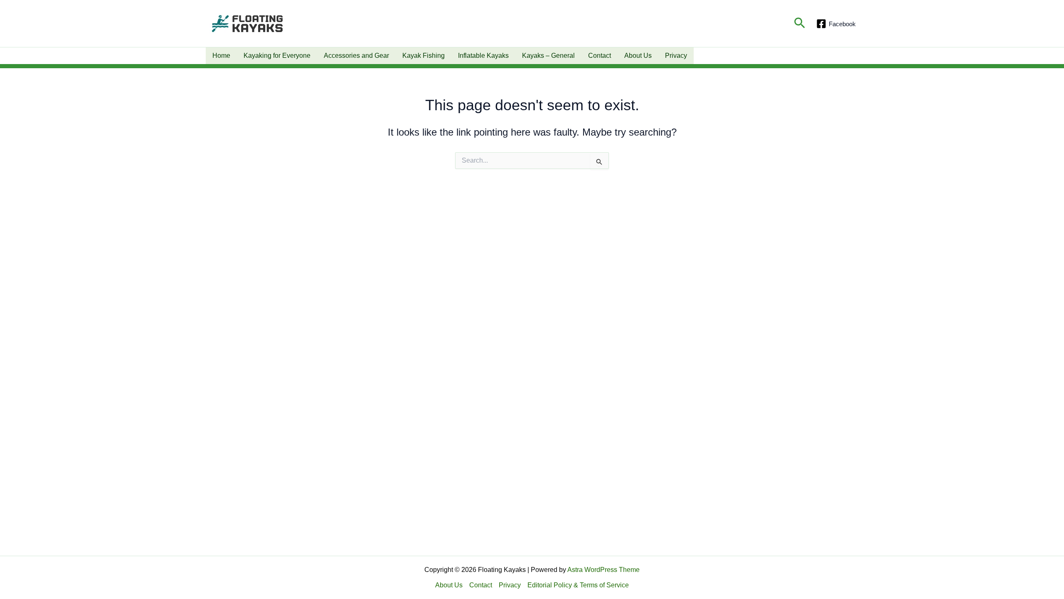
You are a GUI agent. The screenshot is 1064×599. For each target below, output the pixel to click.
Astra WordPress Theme (603, 569)
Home (221, 55)
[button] (799, 23)
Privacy (676, 55)
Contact (599, 55)
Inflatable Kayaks (483, 55)
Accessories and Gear (356, 55)
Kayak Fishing (423, 55)
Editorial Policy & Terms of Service (578, 585)
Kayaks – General (548, 55)
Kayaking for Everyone (277, 55)
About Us (638, 55)
